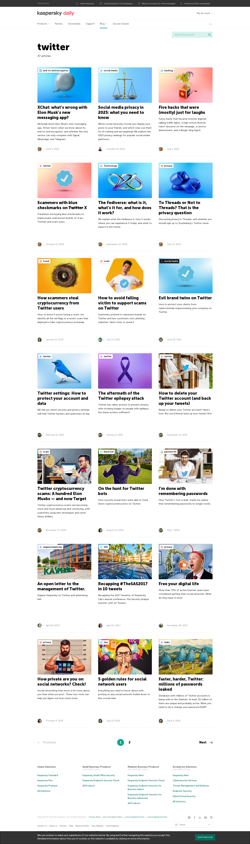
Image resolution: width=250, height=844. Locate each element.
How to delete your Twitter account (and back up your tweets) (185, 398)
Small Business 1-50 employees (118, 3)
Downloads (74, 23)
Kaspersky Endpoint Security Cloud (100, 780)
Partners (63, 826)
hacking (168, 70)
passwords (170, 451)
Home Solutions (46, 766)
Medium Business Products (143, 766)
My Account (203, 13)
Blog (102, 23)
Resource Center (82, 826)
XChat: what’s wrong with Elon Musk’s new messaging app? (62, 112)
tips (105, 642)
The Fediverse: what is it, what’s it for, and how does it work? (124, 207)
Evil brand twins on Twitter (185, 297)
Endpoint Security (182, 791)
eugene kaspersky (52, 547)
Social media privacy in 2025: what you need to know (121, 112)
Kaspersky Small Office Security (98, 775)
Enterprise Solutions (185, 766)
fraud (46, 261)
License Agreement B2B (157, 817)
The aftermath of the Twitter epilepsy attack (121, 396)
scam (106, 261)
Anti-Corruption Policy (112, 817)
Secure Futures (121, 23)
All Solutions (43, 791)
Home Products (87, 3)
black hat (108, 451)
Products (42, 23)
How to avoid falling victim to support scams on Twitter (122, 303)
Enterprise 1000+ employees (197, 3)
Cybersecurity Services (185, 780)
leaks (167, 642)
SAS (105, 547)
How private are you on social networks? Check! (61, 682)
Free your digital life (179, 583)
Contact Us (42, 826)
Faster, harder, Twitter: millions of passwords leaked (181, 684)
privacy (168, 166)
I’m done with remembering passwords (183, 491)
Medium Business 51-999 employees (158, 3)
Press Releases (97, 826)
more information (140, 838)
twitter (47, 166)
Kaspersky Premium (47, 785)
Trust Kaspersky (112, 826)
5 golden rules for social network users (122, 682)
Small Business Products (96, 766)
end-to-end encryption (55, 70)
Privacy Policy (95, 817)
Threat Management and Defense (191, 785)
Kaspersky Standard (47, 775)
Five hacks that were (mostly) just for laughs (182, 110)
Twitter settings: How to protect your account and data (62, 398)
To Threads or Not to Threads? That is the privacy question (179, 207)
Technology (110, 166)
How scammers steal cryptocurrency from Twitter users (58, 303)
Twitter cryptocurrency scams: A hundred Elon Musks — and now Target (61, 493)
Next (203, 742)
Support (90, 23)
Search (209, 35)
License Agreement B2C (135, 817)
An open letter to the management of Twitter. (61, 586)
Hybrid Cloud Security (184, 796)
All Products (88, 785)
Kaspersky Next (136, 775)
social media (110, 70)
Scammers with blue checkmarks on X (62, 205)
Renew (59, 23)
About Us (53, 826)
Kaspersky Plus (45, 780)
